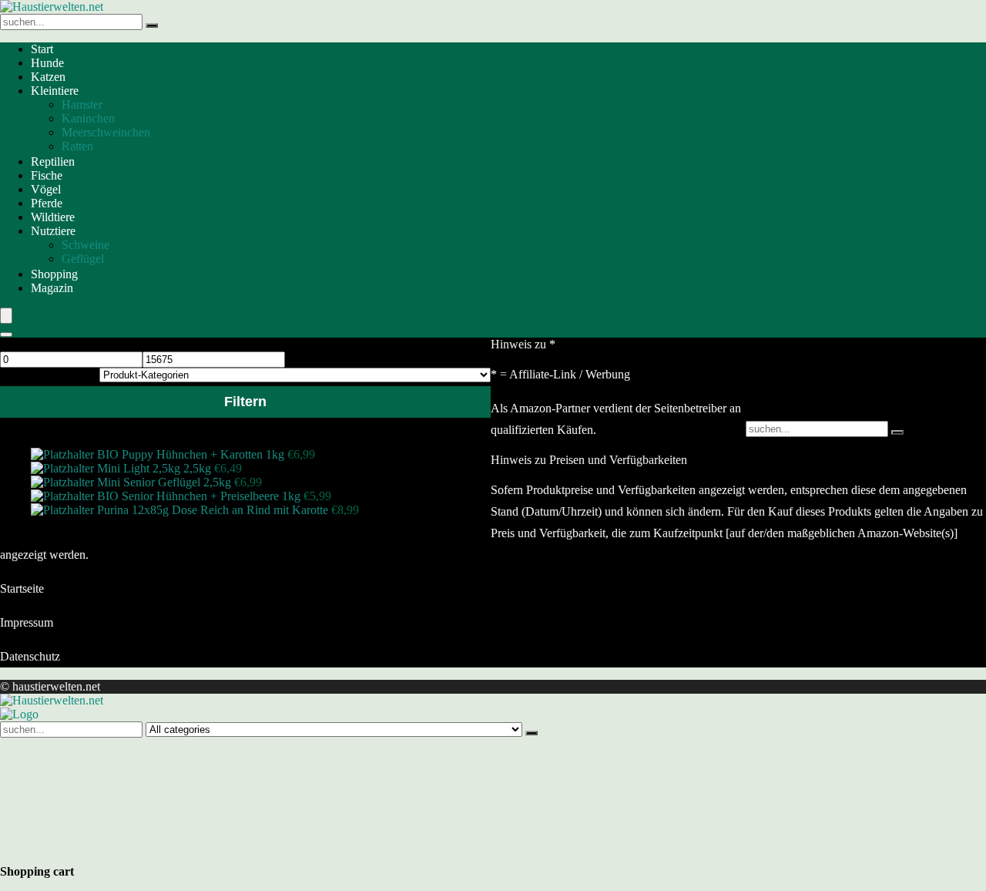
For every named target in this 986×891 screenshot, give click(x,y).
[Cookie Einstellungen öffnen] (115, 849)
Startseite (22, 588)
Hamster (82, 104)
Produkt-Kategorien (48, 374)
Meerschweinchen (106, 132)
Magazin (52, 287)
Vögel (46, 189)
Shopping (54, 274)
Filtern (245, 401)
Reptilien (53, 161)
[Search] (6, 334)
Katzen (48, 76)
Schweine (85, 244)
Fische (46, 175)
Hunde (47, 62)
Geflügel (83, 258)
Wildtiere (53, 217)
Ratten (77, 146)
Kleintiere (55, 90)
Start (42, 48)
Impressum (26, 622)
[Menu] (6, 316)
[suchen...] (152, 25)
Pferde (46, 203)
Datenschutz (30, 656)
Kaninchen (88, 118)
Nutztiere (53, 230)
